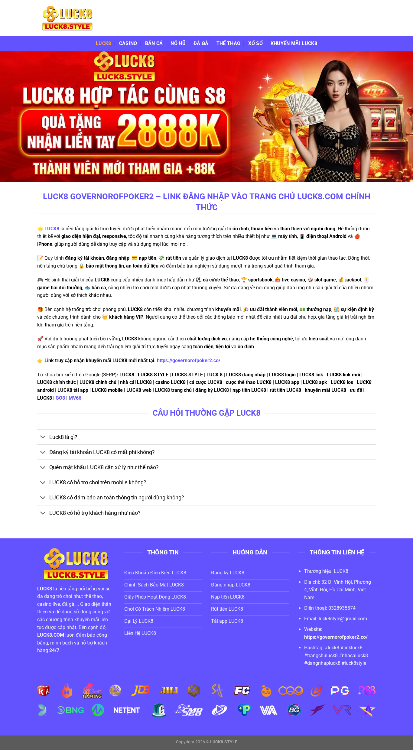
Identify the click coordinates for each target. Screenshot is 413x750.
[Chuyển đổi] (43, 437)
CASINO (128, 43)
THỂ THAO (228, 43)
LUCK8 (103, 43)
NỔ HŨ (178, 43)
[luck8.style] (67, 17)
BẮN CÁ (154, 43)
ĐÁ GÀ (201, 43)
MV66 (76, 398)
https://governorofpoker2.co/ (188, 360)
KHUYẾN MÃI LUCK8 (294, 43)
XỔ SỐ (255, 43)
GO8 (60, 398)
